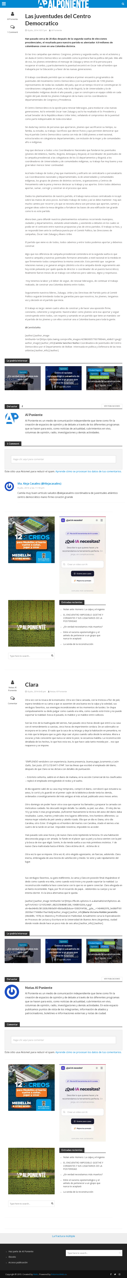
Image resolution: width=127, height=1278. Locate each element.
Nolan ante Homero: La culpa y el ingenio (84, 609)
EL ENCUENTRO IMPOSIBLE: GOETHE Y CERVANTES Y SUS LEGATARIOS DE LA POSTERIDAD (83, 618)
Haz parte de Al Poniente (21, 1251)
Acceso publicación (18, 1262)
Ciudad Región (95, 370)
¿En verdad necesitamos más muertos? (22, 378)
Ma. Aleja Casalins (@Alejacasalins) (39, 483)
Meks (35, 1274)
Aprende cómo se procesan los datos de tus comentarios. (88, 471)
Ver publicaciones (112, 406)
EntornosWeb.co (59, 1274)
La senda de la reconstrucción (104, 381)
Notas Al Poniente (12, 689)
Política (105, 374)
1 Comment (12, 32)
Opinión (22, 372)
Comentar (12, 703)
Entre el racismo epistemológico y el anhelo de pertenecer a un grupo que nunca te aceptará (63, 377)
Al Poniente (12, 19)
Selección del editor (99, 377)
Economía (109, 370)
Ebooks (12, 1256)
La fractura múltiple (63, 1236)
